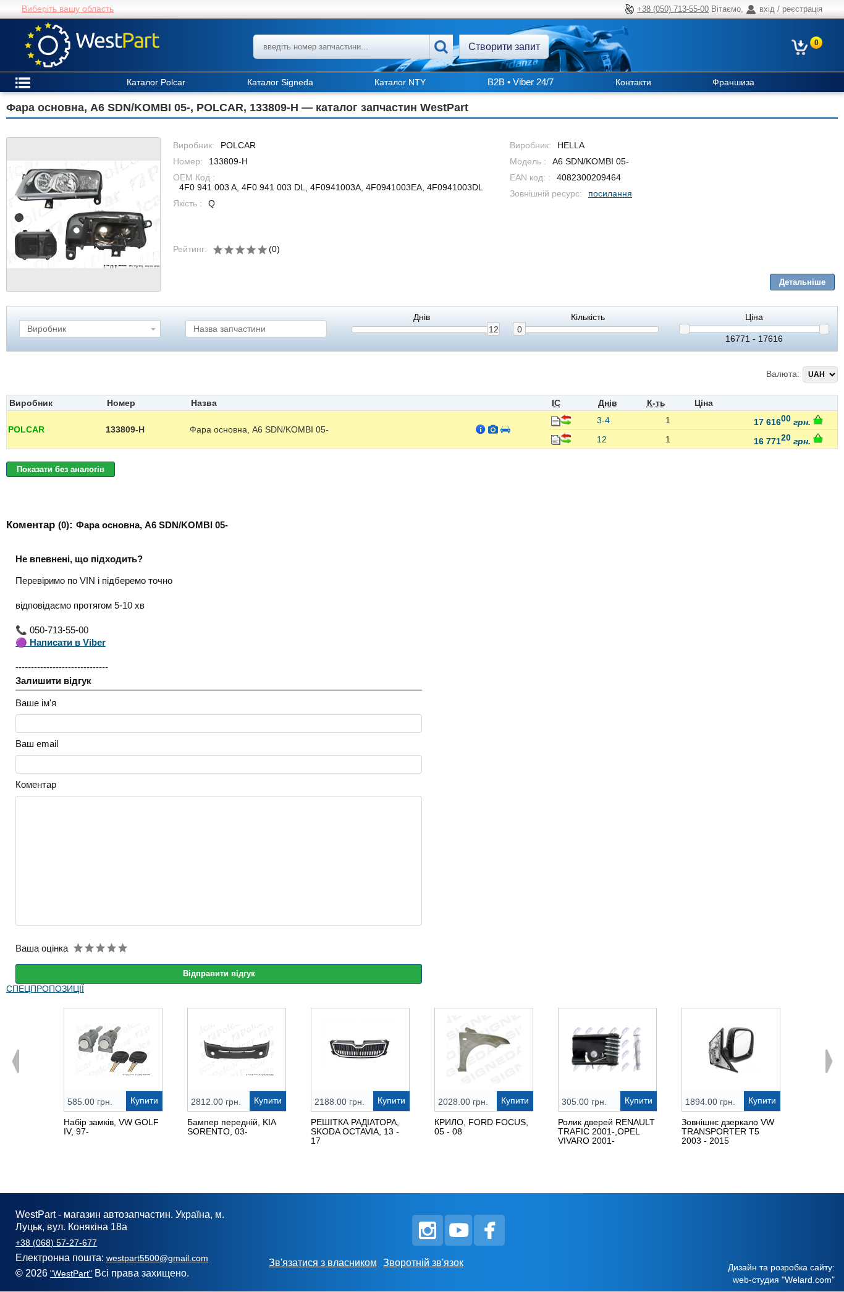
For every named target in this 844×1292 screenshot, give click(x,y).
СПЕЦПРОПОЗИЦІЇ (45, 989)
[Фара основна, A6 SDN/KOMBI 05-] (83, 214)
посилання (610, 193)
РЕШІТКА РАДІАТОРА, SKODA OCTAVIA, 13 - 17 (355, 1131)
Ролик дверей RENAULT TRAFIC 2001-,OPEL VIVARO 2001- (606, 1131)
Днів (421, 317)
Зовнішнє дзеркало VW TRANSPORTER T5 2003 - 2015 (728, 1131)
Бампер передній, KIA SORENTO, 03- (231, 1126)
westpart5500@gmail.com (157, 1258)
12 (494, 329)
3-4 (603, 420)
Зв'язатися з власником (323, 1262)
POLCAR (26, 429)
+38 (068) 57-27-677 (56, 1243)
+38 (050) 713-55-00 (673, 9)
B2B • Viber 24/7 (520, 82)
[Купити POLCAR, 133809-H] (818, 419)
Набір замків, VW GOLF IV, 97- (111, 1126)
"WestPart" (71, 1273)
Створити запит (504, 46)
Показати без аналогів (60, 469)
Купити (144, 1100)
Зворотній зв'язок (423, 1262)
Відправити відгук (219, 973)
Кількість (588, 317)
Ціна (754, 317)
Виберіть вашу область (68, 9)
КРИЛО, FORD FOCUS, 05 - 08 (481, 1126)
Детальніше (802, 282)
